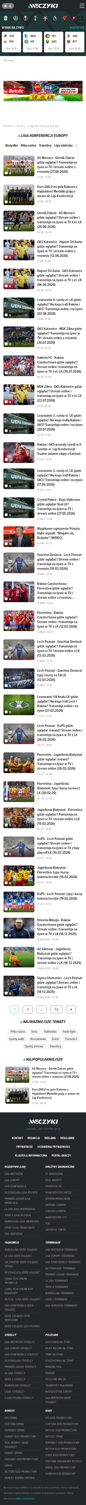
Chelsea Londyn (55, 1211)
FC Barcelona (54, 1174)
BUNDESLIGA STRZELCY (18, 1385)
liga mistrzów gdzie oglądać (58, 1400)
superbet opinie (15, 1430)
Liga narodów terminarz (61, 1305)
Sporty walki (16, 1039)
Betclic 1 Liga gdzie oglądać (22, 1299)
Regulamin (67, 1138)
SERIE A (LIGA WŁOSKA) (18, 1215)
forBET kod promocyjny (20, 1436)
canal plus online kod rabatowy (19, 1291)
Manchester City (56, 1217)
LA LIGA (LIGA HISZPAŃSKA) (20, 1209)
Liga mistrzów (63, 145)
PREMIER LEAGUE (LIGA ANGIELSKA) (18, 1201)
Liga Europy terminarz (60, 1256)
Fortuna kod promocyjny (62, 1424)
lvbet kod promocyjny (60, 1455)
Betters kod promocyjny (21, 1472)
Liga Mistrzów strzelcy (20, 1342)
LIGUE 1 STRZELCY (15, 1392)
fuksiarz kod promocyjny (21, 1459)
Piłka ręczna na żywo (59, 1348)
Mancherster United (58, 1192)
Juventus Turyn (55, 1230)
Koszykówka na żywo (59, 1361)
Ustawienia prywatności (53, 1147)
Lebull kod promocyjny (60, 1467)
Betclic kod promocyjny (61, 1430)
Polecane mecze (55, 1379)
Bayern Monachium (57, 1199)
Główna (8, 126)
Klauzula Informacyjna (31, 1155)
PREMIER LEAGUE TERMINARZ (62, 1274)
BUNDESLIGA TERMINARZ (59, 1293)
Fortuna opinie (14, 1424)
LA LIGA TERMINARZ (56, 1281)
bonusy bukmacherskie (20, 1478)
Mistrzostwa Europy (58, 1392)
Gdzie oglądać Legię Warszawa (17, 1318)
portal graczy (61, 1155)
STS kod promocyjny (58, 1418)
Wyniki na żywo (13, 28)
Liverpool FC (53, 1186)
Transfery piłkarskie (59, 1385)
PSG (47, 1223)
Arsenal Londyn (55, 1205)
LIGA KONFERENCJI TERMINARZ (63, 1262)
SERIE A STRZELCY (15, 1379)
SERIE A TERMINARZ (56, 1287)
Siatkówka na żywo (57, 1342)
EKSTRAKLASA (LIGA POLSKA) (21, 1192)
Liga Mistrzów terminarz (61, 1250)
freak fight (69, 1031)
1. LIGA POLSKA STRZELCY (19, 1398)
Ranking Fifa (53, 1367)
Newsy (21, 126)
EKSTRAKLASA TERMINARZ (60, 1268)
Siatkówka (50, 1031)
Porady (50, 1373)
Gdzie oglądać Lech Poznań (22, 1326)
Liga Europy (12, 1180)
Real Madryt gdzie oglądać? (16, 1445)
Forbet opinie (13, 1453)
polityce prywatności (24, 1498)
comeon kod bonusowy (60, 1474)
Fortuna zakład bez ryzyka (63, 1461)
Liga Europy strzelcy (18, 1348)
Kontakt (17, 1138)
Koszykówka (38, 1039)
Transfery (45, 145)
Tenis (34, 1031)
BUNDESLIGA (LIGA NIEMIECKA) (22, 1221)
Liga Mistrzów (14, 1174)
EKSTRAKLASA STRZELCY (19, 1361)
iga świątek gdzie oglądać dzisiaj (21, 1264)
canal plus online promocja (16, 1281)
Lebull (9, 1465)
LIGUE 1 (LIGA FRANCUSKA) (19, 1228)
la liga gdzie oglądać (18, 1256)
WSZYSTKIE (77, 28)
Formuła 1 (71, 1039)
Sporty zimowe (34, 1046)
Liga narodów (13, 1234)
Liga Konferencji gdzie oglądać (19, 1308)
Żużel (55, 1039)
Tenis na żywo (54, 1354)
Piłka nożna (28, 145)
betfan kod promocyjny (61, 1449)
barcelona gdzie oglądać (21, 1250)
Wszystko (11, 145)
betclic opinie (54, 1436)
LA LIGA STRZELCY (15, 1373)
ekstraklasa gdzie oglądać (22, 1272)
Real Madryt (53, 1180)
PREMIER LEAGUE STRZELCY (20, 1367)
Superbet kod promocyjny (62, 1443)
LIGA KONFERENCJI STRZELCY (21, 1354)
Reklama (50, 1138)
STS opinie (11, 1418)
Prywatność (24, 1147)
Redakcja (34, 1138)
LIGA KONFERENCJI (15, 1186)
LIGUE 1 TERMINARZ (56, 1299)
